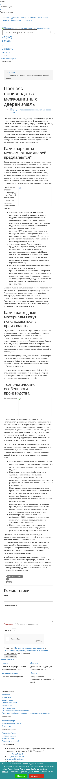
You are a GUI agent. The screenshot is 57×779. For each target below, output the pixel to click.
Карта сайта (7, 705)
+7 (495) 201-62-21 (15, 753)
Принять (21, 776)
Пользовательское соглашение (15, 710)
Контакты (28, 20)
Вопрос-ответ (16, 20)
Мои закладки (8, 738)
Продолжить (10, 656)
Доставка (15, 17)
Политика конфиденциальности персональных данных (26, 713)
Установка (31, 17)
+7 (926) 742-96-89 (15, 756)
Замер (23, 17)
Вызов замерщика (8, 58)
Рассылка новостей (10, 741)
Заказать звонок (7, 50)
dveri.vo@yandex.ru (15, 759)
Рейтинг (7, 630)
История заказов (9, 735)
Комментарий (10, 605)
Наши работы (43, 17)
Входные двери (8, 720)
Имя (6, 595)
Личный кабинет (9, 733)
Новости (5, 20)
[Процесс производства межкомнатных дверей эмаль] (31, 111)
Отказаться (36, 776)
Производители (8, 707)
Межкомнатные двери (11, 723)
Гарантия (6, 17)
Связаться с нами (9, 702)
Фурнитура (6, 725)
